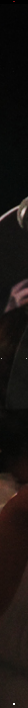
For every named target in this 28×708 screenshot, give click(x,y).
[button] (14, 2)
